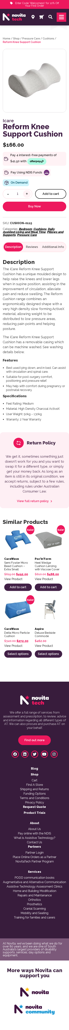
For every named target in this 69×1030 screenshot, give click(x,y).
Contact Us (34, 842)
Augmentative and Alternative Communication (34, 882)
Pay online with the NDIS (34, 833)
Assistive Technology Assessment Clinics (34, 886)
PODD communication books (34, 877)
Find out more (34, 740)
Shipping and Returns (34, 789)
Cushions (48, 38)
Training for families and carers (34, 917)
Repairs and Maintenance (34, 895)
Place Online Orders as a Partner (34, 857)
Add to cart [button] (18, 587)
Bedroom (25, 229)
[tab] (13, 247)
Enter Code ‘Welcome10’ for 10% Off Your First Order (37, 4)
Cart (34, 780)
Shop (16, 38)
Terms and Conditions (34, 798)
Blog (34, 768)
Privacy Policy (34, 802)
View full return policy (33, 501)
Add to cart (51, 194)
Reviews (32, 247)
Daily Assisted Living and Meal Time (29, 230)
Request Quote (34, 806)
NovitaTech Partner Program (34, 861)
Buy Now (34, 206)
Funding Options (34, 793)
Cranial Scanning (34, 908)
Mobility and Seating (34, 913)
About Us (34, 829)
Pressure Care (31, 38)
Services (34, 871)
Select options (18, 654)
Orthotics (34, 899)
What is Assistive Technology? (34, 837)
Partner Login (34, 852)
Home (6, 38)
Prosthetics (34, 904)
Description (13, 247)
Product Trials (34, 812)
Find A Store (34, 784)
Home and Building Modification (34, 891)
